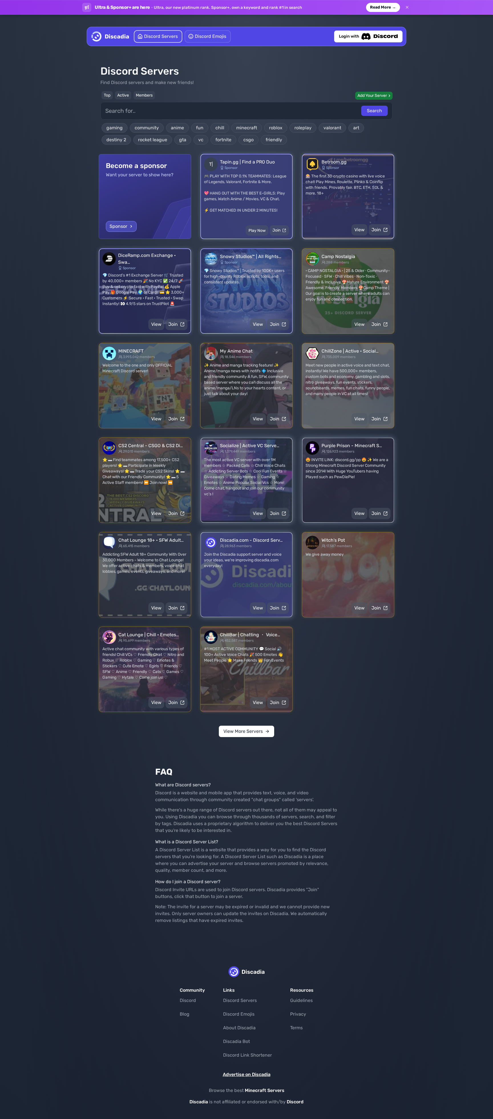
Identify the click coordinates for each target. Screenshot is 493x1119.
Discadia (198, 1101)
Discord (188, 1000)
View (359, 229)
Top (107, 95)
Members (144, 95)
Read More (383, 7)
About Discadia (239, 1027)
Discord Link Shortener (247, 1055)
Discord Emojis (238, 1014)
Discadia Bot (236, 1041)
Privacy (298, 1014)
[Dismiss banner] (407, 7)
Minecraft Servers (264, 1090)
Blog (184, 1014)
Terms (296, 1027)
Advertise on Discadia (246, 1074)
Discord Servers (240, 1000)
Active (123, 95)
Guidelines (301, 1000)
